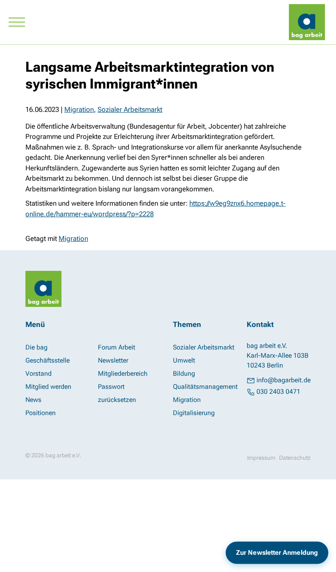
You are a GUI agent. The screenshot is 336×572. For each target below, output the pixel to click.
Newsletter (113, 360)
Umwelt (184, 360)
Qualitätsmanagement (205, 386)
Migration (79, 109)
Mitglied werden (48, 386)
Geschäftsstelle (47, 360)
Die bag (36, 347)
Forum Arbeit (116, 347)
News (33, 400)
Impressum (261, 457)
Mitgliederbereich (123, 373)
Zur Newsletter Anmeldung (276, 553)
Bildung (184, 373)
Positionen (40, 413)
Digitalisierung (194, 413)
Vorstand (38, 373)
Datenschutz (295, 457)
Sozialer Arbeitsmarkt (130, 109)
